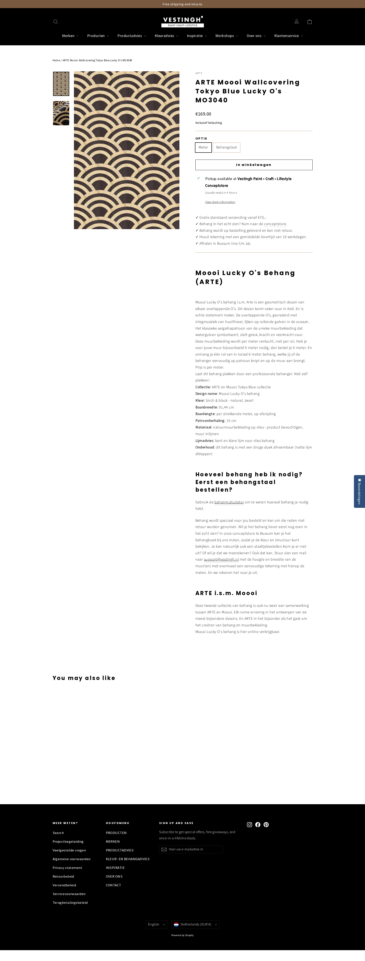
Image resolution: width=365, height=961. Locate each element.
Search (58, 833)
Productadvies (130, 35)
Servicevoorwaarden (69, 894)
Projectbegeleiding (68, 841)
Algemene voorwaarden (72, 859)
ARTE (199, 73)
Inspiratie (195, 35)
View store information (220, 202)
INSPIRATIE (115, 867)
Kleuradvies (165, 35)
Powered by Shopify (182, 935)
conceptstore (275, 224)
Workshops (225, 35)
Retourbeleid (63, 876)
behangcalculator (229, 502)
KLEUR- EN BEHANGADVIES (128, 859)
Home (56, 60)
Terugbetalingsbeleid (70, 902)
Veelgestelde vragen (69, 850)
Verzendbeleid (64, 885)
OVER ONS (114, 876)
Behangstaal (226, 147)
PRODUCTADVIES (120, 850)
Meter (203, 147)
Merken (68, 35)
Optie (201, 138)
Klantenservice (287, 35)
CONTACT (113, 885)
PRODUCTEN (116, 833)
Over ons (255, 35)
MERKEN (113, 841)
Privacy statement (67, 867)
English (153, 924)
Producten (96, 35)
